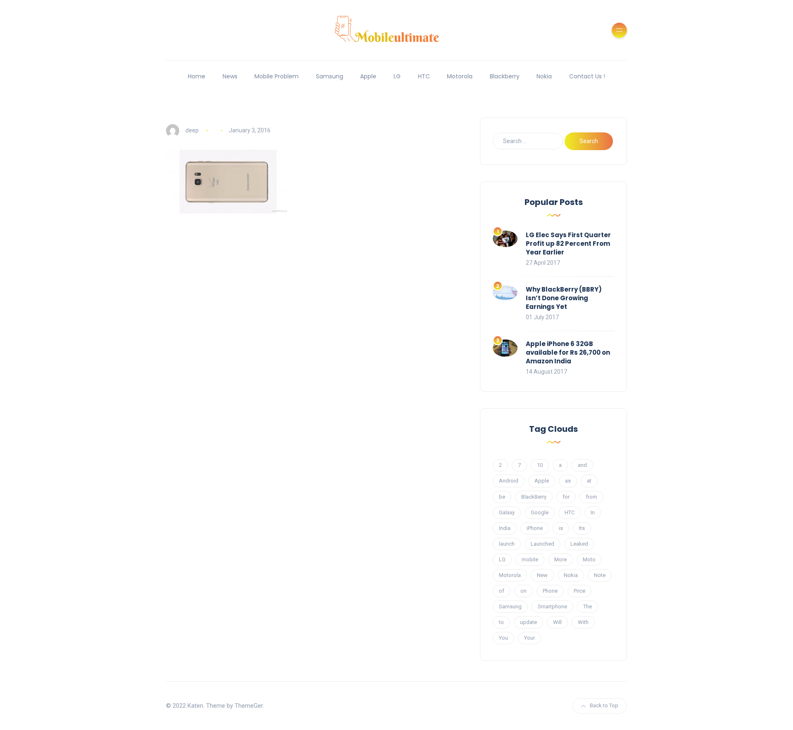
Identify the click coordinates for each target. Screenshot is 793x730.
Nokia (544, 76)
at (589, 481)
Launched (542, 544)
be (502, 497)
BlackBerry (533, 497)
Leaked (579, 544)
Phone (550, 591)
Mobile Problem (276, 76)
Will (557, 622)
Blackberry (505, 76)
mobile (530, 559)
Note (599, 575)
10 (540, 465)
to (501, 622)
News (230, 76)
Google (539, 512)
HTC (424, 76)
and (582, 465)
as (568, 481)
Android (508, 481)
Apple (368, 76)
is (561, 528)
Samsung (329, 76)
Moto (589, 559)
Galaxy (507, 512)
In (593, 512)
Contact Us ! (587, 76)
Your (529, 638)
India (504, 528)
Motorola (459, 76)
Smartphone (552, 606)
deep (192, 130)
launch (507, 544)
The (587, 606)
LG (397, 76)
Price (579, 591)
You (503, 638)
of (501, 591)
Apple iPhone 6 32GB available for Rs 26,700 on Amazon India (568, 352)
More (560, 559)
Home (196, 76)
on (523, 591)
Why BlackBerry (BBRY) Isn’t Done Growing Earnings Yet (564, 298)
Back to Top (604, 705)
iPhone (535, 528)
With (583, 622)
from (591, 497)
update (528, 622)
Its (582, 528)
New (542, 575)
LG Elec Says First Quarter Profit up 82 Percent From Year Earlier (568, 244)
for (566, 497)
